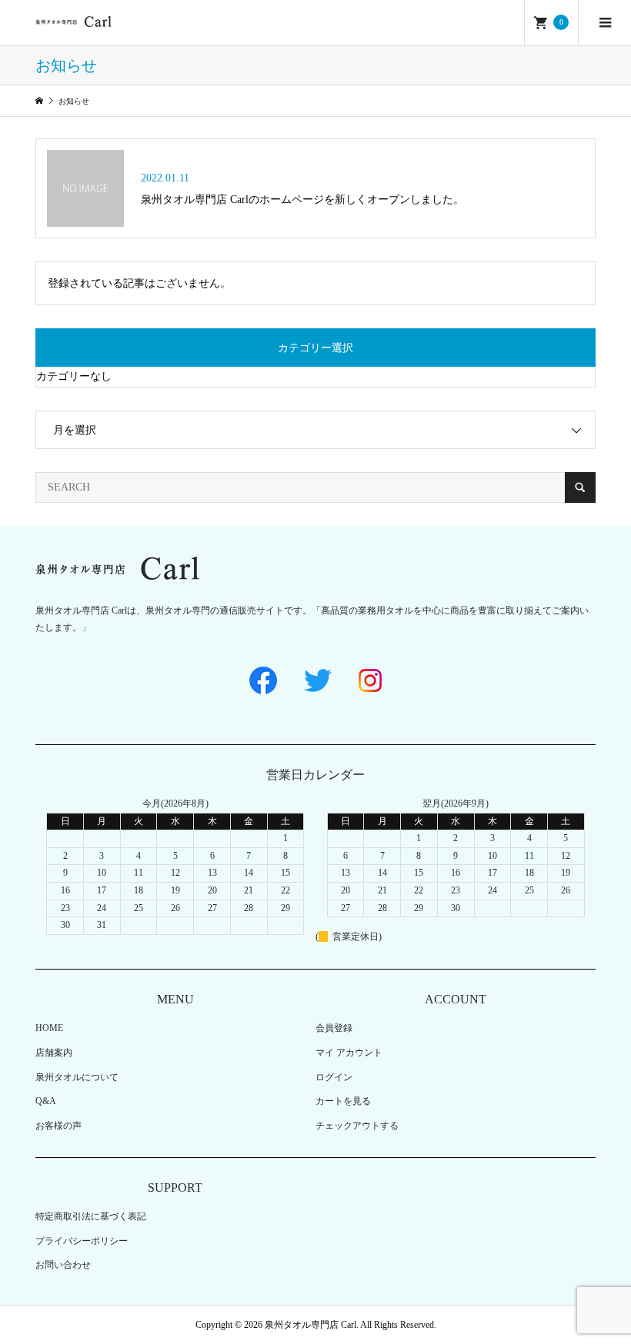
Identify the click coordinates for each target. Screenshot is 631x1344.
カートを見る (343, 1101)
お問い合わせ (63, 1264)
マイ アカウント (349, 1052)
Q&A (45, 1101)
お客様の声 (58, 1125)
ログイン (334, 1077)
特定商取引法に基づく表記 (90, 1216)
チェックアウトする (357, 1125)
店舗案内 (53, 1052)
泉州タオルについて (77, 1077)
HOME (49, 1028)
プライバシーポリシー (81, 1241)
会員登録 (334, 1028)
